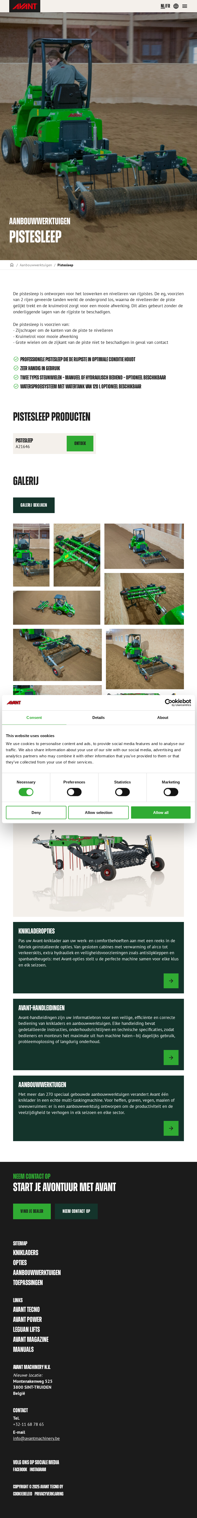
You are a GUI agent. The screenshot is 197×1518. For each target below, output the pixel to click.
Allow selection (98, 812)
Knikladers (25, 1253)
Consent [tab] (34, 717)
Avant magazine (30, 1339)
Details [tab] (98, 717)
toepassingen (28, 1283)
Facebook (20, 1469)
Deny (36, 812)
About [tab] (163, 717)
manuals (23, 1349)
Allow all (161, 812)
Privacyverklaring (49, 1493)
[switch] (74, 792)
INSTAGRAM (38, 1469)
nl (163, 6)
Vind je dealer (32, 1211)
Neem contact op (76, 1211)
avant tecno (26, 1309)
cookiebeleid (22, 1493)
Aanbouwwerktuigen (36, 264)
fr (168, 6)
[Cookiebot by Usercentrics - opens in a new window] (168, 702)
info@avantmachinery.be (36, 1438)
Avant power (27, 1319)
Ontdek (82, 445)
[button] (31, 555)
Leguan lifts (26, 1329)
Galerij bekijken (34, 505)
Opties (20, 1263)
